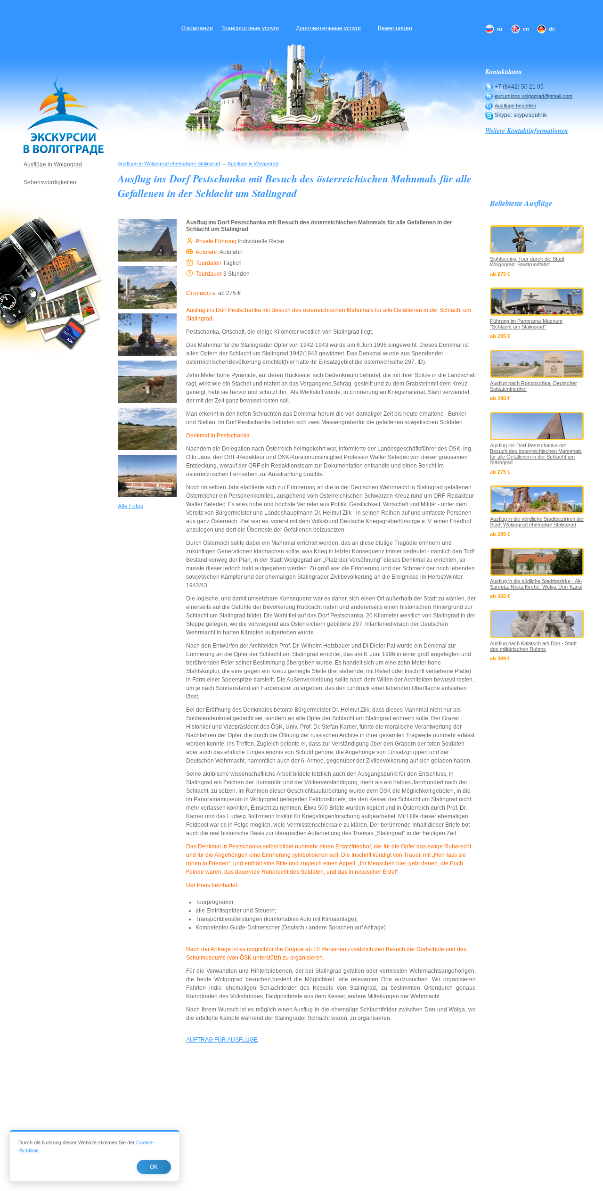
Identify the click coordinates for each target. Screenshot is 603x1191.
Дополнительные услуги (328, 28)
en (526, 29)
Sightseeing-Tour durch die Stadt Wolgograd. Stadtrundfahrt (527, 261)
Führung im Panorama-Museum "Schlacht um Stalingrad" (526, 323)
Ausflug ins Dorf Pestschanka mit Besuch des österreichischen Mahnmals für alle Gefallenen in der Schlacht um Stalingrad (536, 454)
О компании (197, 28)
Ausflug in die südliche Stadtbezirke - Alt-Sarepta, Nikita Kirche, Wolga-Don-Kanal (536, 584)
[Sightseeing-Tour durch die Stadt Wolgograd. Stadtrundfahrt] (537, 239)
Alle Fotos (130, 506)
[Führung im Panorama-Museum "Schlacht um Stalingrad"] (537, 301)
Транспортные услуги (250, 28)
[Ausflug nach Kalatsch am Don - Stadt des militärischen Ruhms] (537, 624)
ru (499, 29)
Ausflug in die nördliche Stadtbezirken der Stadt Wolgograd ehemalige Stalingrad (537, 521)
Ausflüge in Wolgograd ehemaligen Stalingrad (169, 163)
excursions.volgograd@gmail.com (533, 96)
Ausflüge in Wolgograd (253, 163)
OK (154, 1167)
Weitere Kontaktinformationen (526, 130)
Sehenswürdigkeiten (50, 182)
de (552, 29)
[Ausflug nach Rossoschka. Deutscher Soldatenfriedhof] (537, 364)
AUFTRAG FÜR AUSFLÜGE (222, 1039)
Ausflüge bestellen (515, 105)
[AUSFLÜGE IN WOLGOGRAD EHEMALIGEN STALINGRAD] (64, 113)
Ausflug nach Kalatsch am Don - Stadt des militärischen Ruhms (533, 646)
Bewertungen (395, 28)
